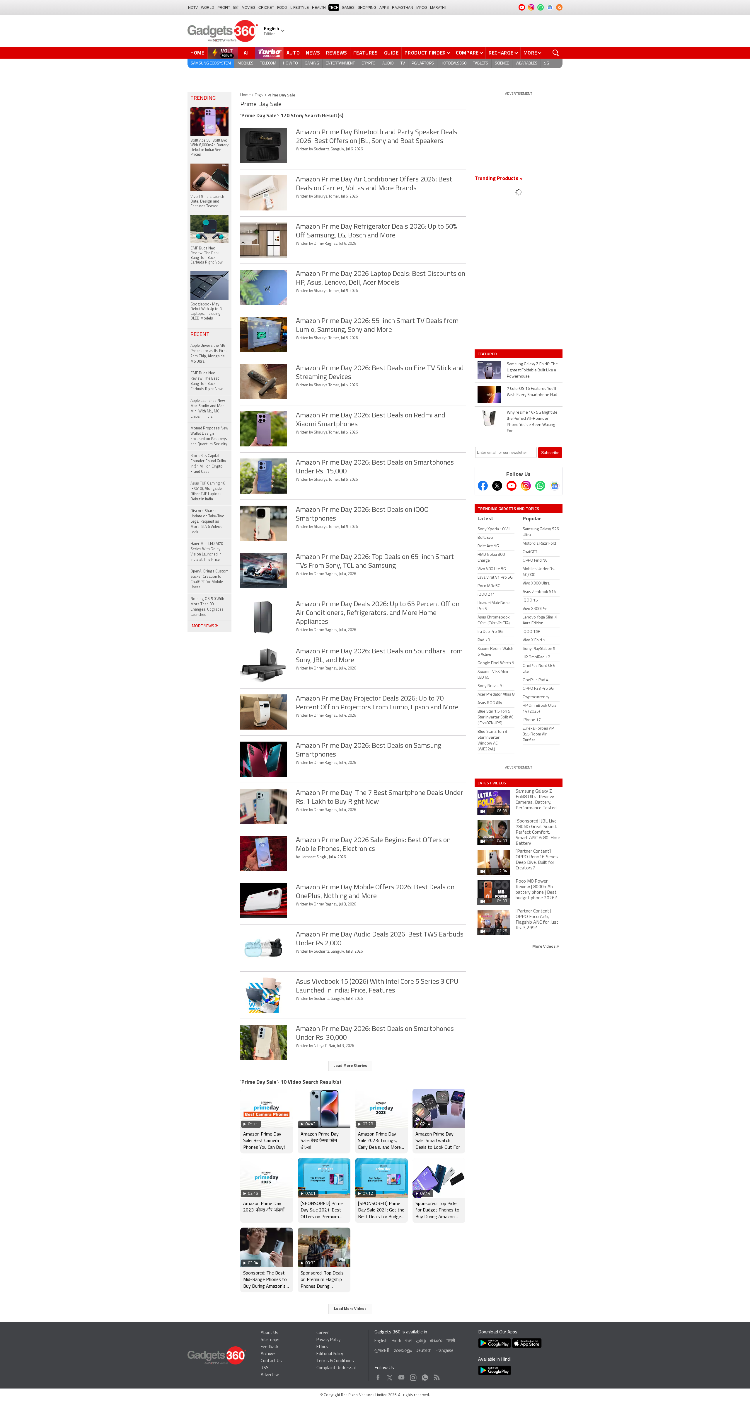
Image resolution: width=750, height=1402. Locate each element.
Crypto (369, 63)
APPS (384, 8)
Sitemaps (270, 1340)
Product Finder (425, 53)
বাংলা (408, 1341)
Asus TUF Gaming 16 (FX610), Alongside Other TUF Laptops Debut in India (207, 491)
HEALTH (319, 8)
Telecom (268, 63)
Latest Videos (492, 783)
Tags (259, 95)
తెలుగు (436, 1341)
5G (546, 63)
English (381, 1341)
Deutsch (424, 1351)
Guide (391, 53)
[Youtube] (512, 486)
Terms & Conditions (335, 1361)
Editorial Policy (329, 1354)
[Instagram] (526, 486)
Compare (467, 53)
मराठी (450, 1341)
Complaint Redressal (336, 1368)
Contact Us (271, 1361)
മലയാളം (402, 1351)
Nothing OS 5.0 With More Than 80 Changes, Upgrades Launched (207, 607)
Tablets (480, 63)
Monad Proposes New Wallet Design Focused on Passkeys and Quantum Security (209, 436)
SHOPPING (367, 8)
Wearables (526, 63)
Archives (269, 1354)
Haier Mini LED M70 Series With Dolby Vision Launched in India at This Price (206, 552)
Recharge (501, 53)
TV (402, 63)
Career (322, 1333)
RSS (265, 1368)
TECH (334, 8)
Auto (293, 53)
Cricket (266, 8)
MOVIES (248, 8)
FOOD (282, 8)
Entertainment (340, 63)
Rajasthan (402, 8)
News (313, 53)
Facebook (378, 1376)
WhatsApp (425, 1376)
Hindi (396, 1341)
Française (445, 1351)
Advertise (270, 1375)
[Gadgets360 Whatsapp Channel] (540, 486)
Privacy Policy (328, 1340)
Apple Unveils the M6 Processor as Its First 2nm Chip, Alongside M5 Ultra (208, 353)
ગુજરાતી (381, 1351)
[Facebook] (483, 486)
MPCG (421, 8)
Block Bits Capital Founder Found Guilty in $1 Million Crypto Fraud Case (208, 464)
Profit (223, 8)
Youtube (401, 1376)
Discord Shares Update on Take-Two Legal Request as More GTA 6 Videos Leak (207, 521)
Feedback (269, 1347)
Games (348, 8)
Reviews (336, 53)
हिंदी (235, 8)
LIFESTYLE (299, 8)
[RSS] (559, 7)
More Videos (544, 946)
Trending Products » (499, 178)
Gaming (312, 63)
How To (290, 63)
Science (502, 63)
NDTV (193, 8)
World (207, 8)
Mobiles (245, 63)
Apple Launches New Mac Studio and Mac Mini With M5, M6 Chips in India (207, 409)
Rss (436, 1376)
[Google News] (555, 486)
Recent (199, 334)
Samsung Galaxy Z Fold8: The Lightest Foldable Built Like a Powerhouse (532, 370)
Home (197, 53)
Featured (488, 354)
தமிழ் (421, 1341)
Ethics (322, 1347)
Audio (388, 63)
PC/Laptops (423, 63)
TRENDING (203, 98)
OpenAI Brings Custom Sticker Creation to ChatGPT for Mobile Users (209, 579)
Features (365, 53)
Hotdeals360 (453, 63)
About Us (269, 1333)
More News (203, 626)
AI (246, 53)
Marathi (438, 8)
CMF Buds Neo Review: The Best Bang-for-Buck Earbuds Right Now (206, 381)
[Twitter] (497, 486)
